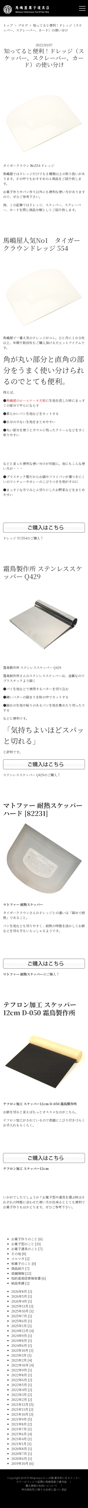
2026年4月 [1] (21, 1301)
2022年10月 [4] (22, 1365)
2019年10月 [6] (22, 1463)
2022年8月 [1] (21, 1375)
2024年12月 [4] (22, 1330)
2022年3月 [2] (21, 1394)
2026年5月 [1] (21, 1296)
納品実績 (20, 1283)
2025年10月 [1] (22, 1311)
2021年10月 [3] (22, 1414)
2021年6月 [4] (21, 1434)
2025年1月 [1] (21, 1325)
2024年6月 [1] (21, 1345)
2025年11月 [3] (22, 1306)
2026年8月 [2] (21, 1291)
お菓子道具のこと (27, 1248)
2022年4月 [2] (21, 1389)
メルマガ (20, 1258)
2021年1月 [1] (21, 1443)
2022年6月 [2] (21, 1380)
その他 (18, 1253)
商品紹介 (20, 1268)
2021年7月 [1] (21, 1429)
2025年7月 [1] (21, 1316)
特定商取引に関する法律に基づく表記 (44, 1489)
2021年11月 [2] (22, 1409)
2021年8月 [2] (21, 1424)
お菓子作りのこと (27, 1239)
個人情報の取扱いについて (41, 1486)
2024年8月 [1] (21, 1340)
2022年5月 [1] (21, 1384)
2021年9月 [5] (21, 1419)
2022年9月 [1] (21, 1370)
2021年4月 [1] (21, 1439)
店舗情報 (21, 1273)
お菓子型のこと (26, 1244)
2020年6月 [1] (21, 1458)
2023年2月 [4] (21, 1360)
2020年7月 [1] (21, 1453)
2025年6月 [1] (21, 1321)
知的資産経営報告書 (28, 1278)
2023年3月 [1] (21, 1355)
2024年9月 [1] (21, 1335)
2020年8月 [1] (21, 1448)
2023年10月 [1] (22, 1350)
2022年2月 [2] (21, 1399)
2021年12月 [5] (22, 1404)
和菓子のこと (23, 1263)
